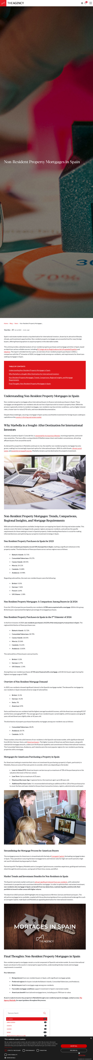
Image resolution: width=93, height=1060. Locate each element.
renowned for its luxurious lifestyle (47, 436)
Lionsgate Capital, (57, 856)
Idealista (7, 352)
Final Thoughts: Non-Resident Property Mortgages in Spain (30, 384)
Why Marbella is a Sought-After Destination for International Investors (34, 374)
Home (6, 323)
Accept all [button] (73, 1046)
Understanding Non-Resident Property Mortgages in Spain (29, 370)
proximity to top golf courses (22, 451)
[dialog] (46, 1048)
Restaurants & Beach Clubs (16, 1035)
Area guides (11, 1022)
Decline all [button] (73, 1050)
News (16, 323)
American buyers (33, 742)
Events (9, 1025)
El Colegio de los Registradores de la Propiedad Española (57, 349)
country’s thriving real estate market (28, 417)
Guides (9, 1029)
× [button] (91, 1038)
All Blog (10, 1019)
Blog (11, 323)
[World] (82, 3)
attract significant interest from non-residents (51, 882)
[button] (31, 1058)
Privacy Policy (8, 1047)
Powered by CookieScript (85, 1059)
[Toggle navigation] (90, 3)
